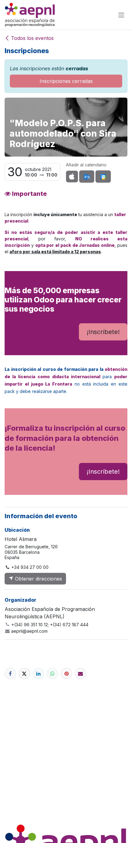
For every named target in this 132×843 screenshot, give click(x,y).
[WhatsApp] (52, 673)
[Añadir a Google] (103, 176)
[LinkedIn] (38, 673)
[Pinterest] (66, 673)
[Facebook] (10, 673)
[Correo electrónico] (80, 673)
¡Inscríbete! (103, 332)
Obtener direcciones (38, 579)
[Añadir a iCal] (72, 176)
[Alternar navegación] (121, 14)
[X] (24, 673)
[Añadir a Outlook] (86, 176)
